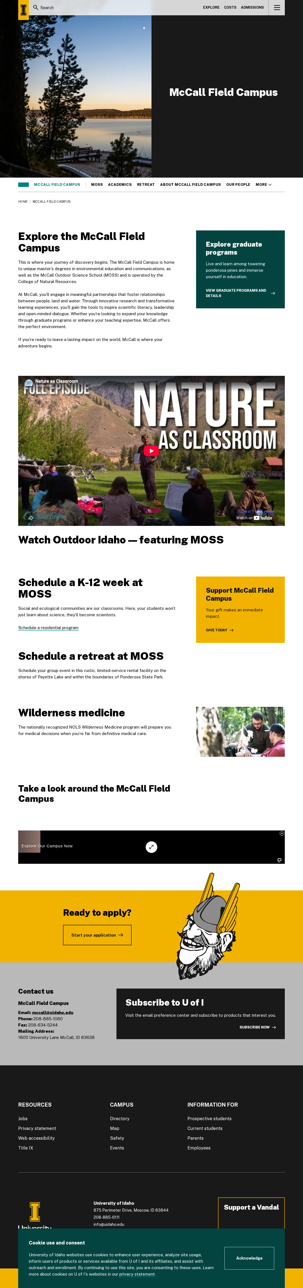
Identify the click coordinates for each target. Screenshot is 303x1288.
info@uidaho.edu (109, 1224)
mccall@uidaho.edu (52, 1012)
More (264, 184)
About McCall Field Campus (190, 184)
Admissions (252, 7)
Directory (120, 1118)
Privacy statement (37, 1128)
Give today (216, 630)
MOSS (97, 184)
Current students (204, 1128)
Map (114, 1128)
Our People (238, 184)
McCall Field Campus (57, 184)
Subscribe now (255, 1027)
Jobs (23, 1118)
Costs (230, 7)
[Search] (36, 7)
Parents (195, 1138)
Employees (199, 1148)
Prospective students (209, 1118)
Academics (120, 184)
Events (117, 1148)
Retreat (146, 184)
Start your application (93, 935)
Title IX (25, 1148)
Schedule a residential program (48, 627)
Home (23, 201)
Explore (211, 7)
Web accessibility (36, 1138)
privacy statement (137, 1274)
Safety (117, 1138)
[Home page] (23, 10)
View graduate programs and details (236, 293)
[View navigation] (277, 7)
